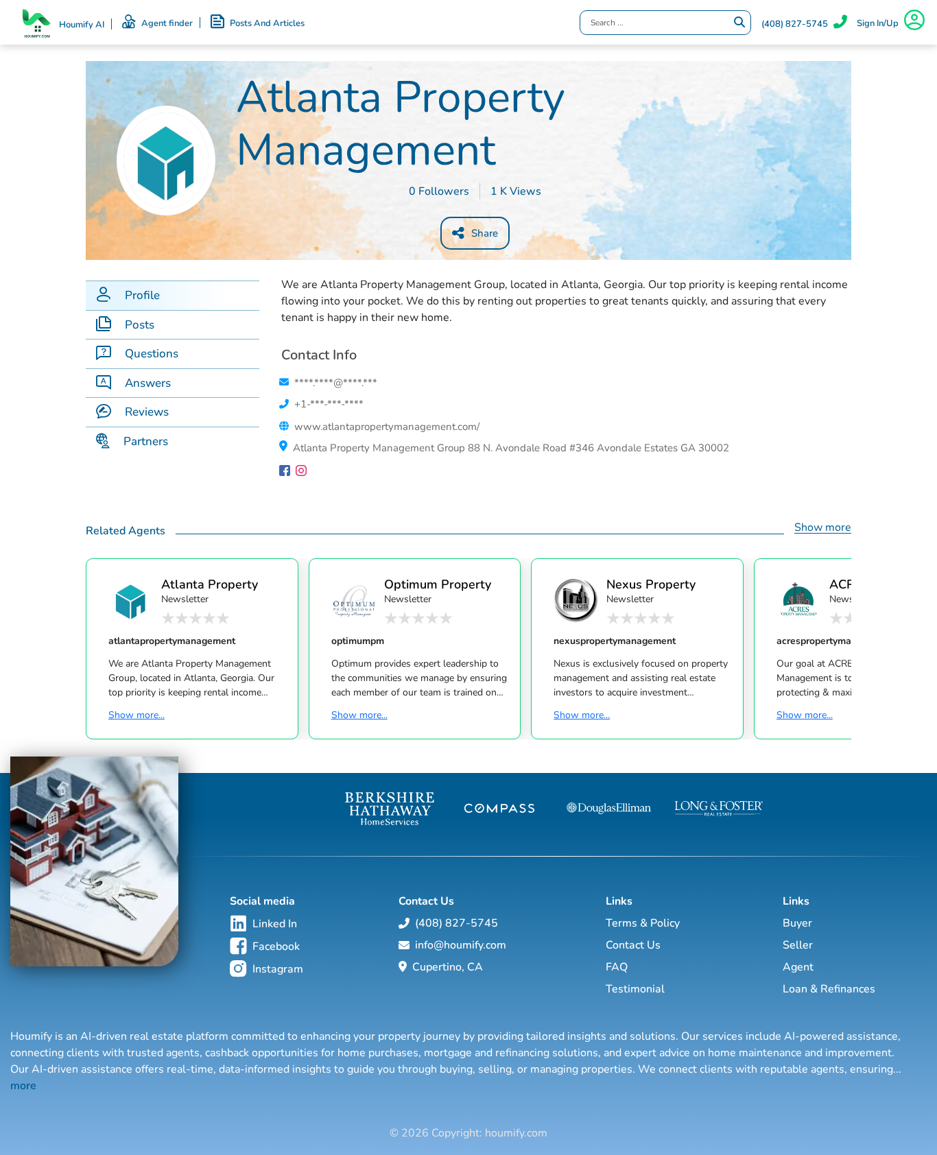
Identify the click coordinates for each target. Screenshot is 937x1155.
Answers (148, 383)
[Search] (739, 23)
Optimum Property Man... (437, 584)
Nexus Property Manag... (651, 584)
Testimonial (635, 989)
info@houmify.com (460, 945)
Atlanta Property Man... (209, 584)
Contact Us (633, 945)
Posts (139, 325)
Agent (798, 967)
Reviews (147, 412)
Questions (151, 353)
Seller (798, 945)
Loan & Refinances (829, 989)
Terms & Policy (643, 923)
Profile (142, 295)
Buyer (797, 923)
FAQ (617, 967)
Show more (822, 527)
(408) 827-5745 (794, 24)
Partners (145, 441)
